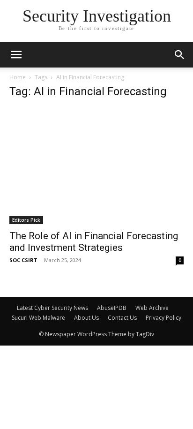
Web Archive (152, 308)
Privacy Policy (163, 318)
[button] (180, 55)
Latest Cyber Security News (52, 308)
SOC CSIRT (23, 259)
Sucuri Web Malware (38, 318)
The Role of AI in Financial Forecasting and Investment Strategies (93, 241)
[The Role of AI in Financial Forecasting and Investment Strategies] (96, 166)
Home (17, 77)
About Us (86, 318)
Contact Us (122, 318)
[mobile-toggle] (16, 55)
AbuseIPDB (111, 308)
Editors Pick (26, 220)
